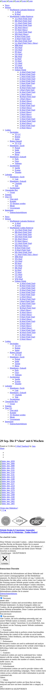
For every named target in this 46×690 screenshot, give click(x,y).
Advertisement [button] (5, 664)
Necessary (7, 598)
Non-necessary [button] (6, 614)
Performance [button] (5, 639)
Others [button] (2, 677)
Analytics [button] (3, 650)
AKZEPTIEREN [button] (19, 553)
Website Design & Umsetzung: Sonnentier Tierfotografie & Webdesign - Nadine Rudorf (18, 531)
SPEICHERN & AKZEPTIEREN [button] (13, 689)
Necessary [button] (4, 596)
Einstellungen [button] (6, 553)
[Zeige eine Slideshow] (9, 508)
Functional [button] (4, 627)
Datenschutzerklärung (8, 593)
